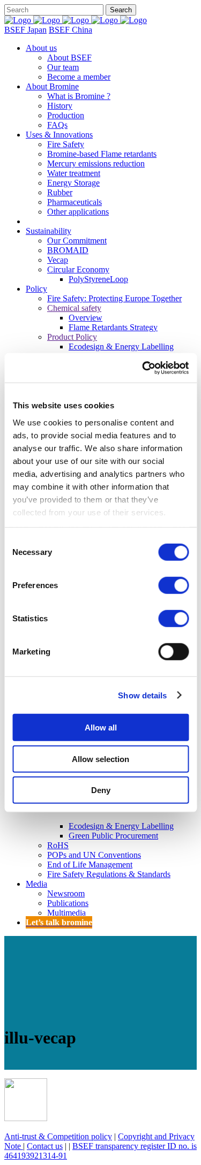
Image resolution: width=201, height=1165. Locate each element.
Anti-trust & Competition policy (58, 1136)
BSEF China (70, 29)
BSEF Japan (25, 29)
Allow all (101, 727)
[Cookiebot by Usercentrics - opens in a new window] (143, 368)
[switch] (173, 585)
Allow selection (100, 758)
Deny (100, 790)
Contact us (45, 1146)
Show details (142, 694)
